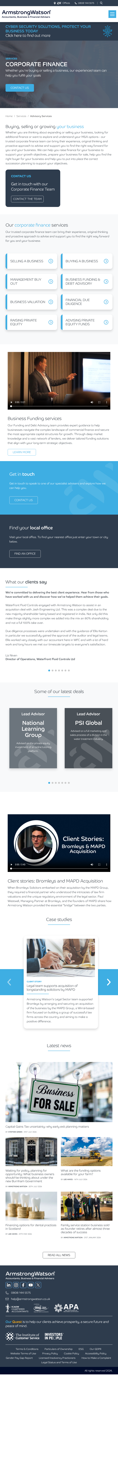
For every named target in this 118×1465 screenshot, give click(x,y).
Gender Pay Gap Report (19, 1358)
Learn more (22, 452)
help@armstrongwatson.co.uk (30, 1299)
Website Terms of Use (23, 1353)
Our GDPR (95, 1349)
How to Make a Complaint (96, 1358)
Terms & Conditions (27, 1349)
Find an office (25, 553)
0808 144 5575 (86, 3)
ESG (81, 1349)
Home (9, 116)
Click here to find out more (28, 35)
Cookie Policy (71, 1353)
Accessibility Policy (95, 1353)
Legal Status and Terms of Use (59, 1362)
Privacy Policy (50, 1353)
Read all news (59, 1255)
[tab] (49, 670)
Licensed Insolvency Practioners (57, 1358)
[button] (101, 3)
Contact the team (27, 199)
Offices (66, 3)
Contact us (20, 88)
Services (21, 116)
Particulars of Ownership (59, 1349)
